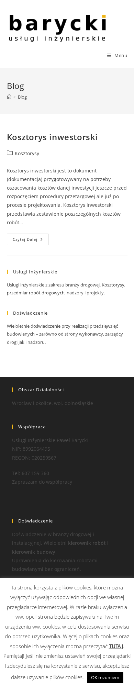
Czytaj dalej (31, 240)
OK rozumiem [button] (105, 677)
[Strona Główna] (9, 97)
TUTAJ (116, 646)
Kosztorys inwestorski (52, 137)
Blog (22, 97)
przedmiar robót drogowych (36, 293)
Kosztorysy (27, 153)
